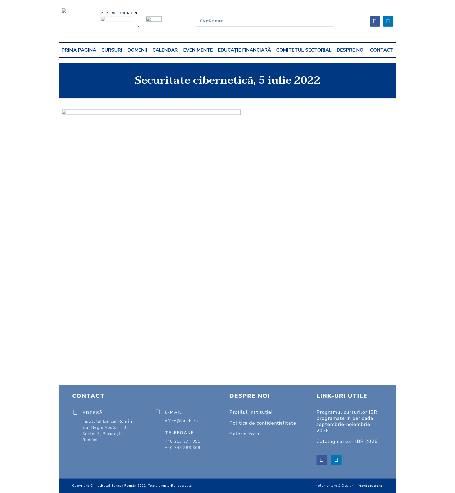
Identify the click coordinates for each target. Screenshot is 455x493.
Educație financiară (244, 50)
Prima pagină (79, 50)
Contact (381, 50)
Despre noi (351, 50)
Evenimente (198, 50)
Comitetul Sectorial (304, 50)
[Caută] (327, 21)
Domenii (137, 50)
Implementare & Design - (348, 486)
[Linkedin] (388, 21)
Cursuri (111, 50)
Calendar (165, 50)
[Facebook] (375, 21)
